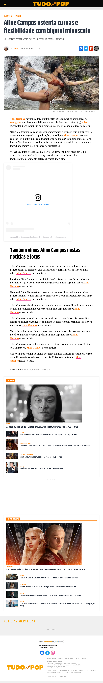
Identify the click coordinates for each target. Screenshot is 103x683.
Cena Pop (83, 658)
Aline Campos (17, 118)
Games (54, 658)
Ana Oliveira (16, 48)
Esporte (60, 658)
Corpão (47, 370)
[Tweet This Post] (86, 48)
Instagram (15, 122)
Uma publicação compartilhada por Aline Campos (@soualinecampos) (38, 237)
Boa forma (41, 370)
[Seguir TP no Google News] (51, 643)
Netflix (49, 658)
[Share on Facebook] (81, 48)
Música (72, 658)
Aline (85, 122)
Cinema (66, 658)
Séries (77, 658)
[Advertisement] (51, 496)
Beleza (34, 370)
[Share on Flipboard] (91, 48)
